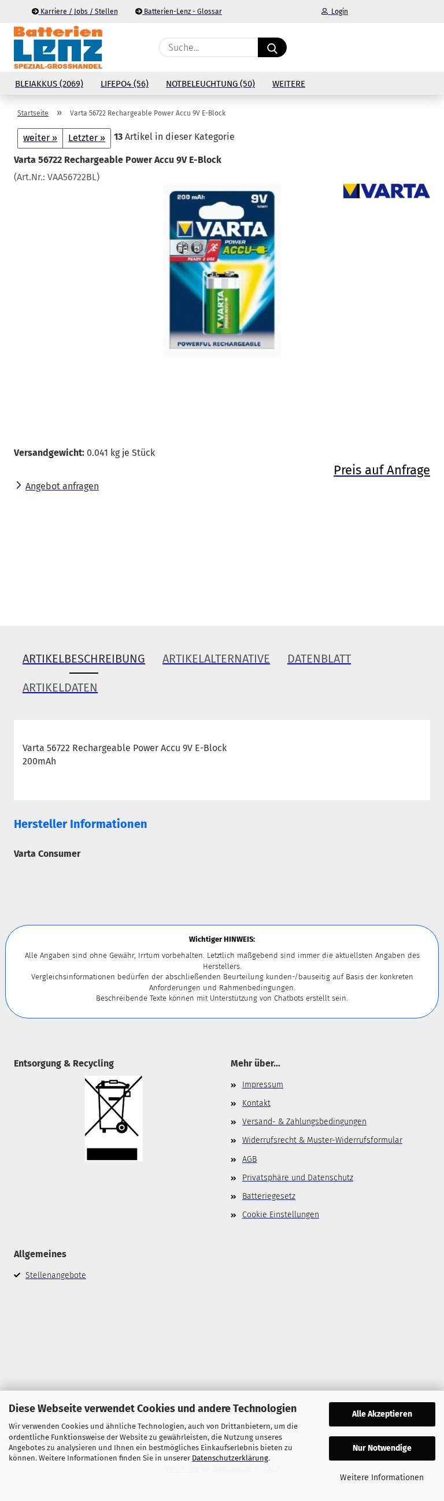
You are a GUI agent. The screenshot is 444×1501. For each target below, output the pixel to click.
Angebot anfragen (62, 486)
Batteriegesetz (268, 1196)
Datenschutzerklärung (230, 1458)
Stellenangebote (55, 1275)
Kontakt (256, 1103)
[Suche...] (272, 47)
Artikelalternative (216, 659)
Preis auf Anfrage (382, 470)
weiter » (40, 137)
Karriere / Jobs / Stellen (78, 12)
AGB (249, 1159)
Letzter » (86, 137)
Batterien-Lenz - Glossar (182, 12)
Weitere (288, 84)
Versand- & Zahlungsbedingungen (304, 1122)
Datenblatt (319, 659)
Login (338, 12)
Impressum (262, 1085)
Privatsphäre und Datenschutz (297, 1178)
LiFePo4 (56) (125, 84)
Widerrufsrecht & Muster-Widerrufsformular (322, 1140)
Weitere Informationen (382, 1478)
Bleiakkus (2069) (49, 84)
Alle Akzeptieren (382, 1414)
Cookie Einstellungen (280, 1215)
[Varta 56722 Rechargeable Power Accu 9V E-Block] (222, 270)
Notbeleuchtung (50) (210, 84)
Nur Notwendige (382, 1448)
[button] (375, 47)
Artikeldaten (60, 687)
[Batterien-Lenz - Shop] (58, 47)
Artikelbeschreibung (84, 659)
